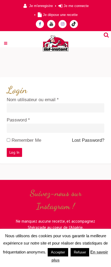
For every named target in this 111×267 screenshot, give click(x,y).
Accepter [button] (58, 252)
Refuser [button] (80, 252)
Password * (18, 120)
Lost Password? (88, 140)
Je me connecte (76, 6)
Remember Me (26, 140)
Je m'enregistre (41, 6)
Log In (14, 152)
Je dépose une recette (60, 15)
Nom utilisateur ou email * (33, 99)
